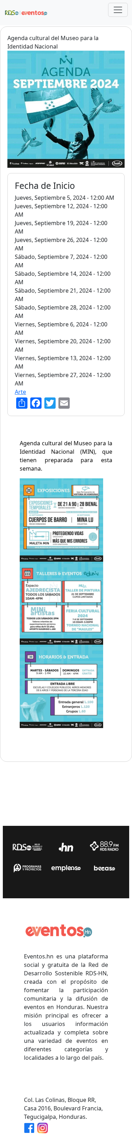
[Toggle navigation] (118, 10)
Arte (20, 392)
